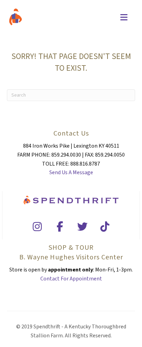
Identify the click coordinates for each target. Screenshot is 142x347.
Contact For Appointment (71, 278)
